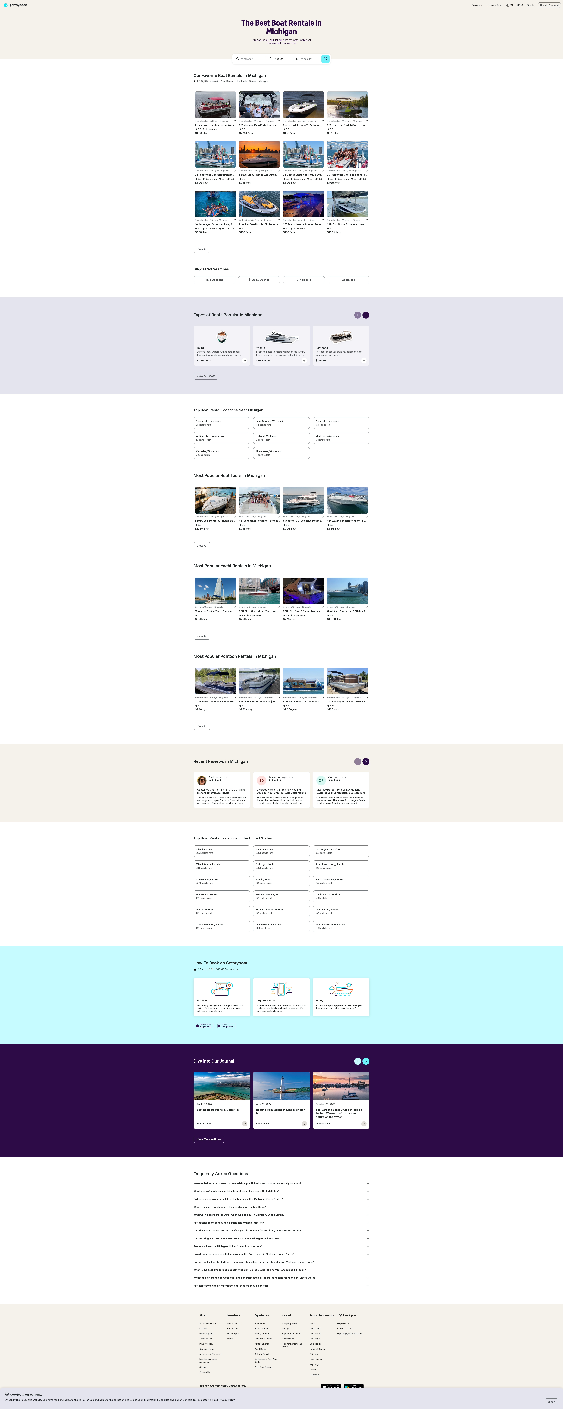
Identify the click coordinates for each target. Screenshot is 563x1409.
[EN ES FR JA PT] (509, 5)
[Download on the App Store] (203, 1026)
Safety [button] (230, 1338)
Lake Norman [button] (316, 1359)
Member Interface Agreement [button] (208, 1360)
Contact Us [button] (204, 1372)
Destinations (288, 1338)
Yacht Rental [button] (260, 1349)
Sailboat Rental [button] (262, 1354)
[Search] (325, 59)
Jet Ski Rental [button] (261, 1328)
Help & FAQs (343, 1323)
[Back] (357, 315)
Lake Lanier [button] (315, 1328)
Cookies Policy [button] (206, 1349)
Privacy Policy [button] (227, 1399)
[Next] (365, 315)
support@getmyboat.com (349, 1333)
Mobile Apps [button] (233, 1333)
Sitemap (203, 1367)
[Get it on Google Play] (225, 1026)
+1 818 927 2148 (345, 1328)
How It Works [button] (233, 1323)
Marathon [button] (314, 1374)
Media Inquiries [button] (206, 1333)
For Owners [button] (232, 1328)
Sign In (530, 5)
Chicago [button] (314, 1354)
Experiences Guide (291, 1333)
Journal (286, 1315)
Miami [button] (312, 1323)
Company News (289, 1323)
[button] (494, 5)
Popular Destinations (322, 1315)
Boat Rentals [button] (261, 1323)
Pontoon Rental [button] (262, 1343)
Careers (203, 1328)
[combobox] (250, 59)
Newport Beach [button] (317, 1349)
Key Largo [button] (314, 1364)
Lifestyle (286, 1328)
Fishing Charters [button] (262, 1333)
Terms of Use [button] (86, 1399)
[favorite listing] (235, 121)
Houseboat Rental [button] (263, 1338)
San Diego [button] (315, 1338)
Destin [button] (313, 1369)
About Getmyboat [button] (207, 1323)
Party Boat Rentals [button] (263, 1367)
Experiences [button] (262, 1315)
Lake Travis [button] (315, 1343)
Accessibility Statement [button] (210, 1354)
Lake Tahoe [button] (315, 1333)
